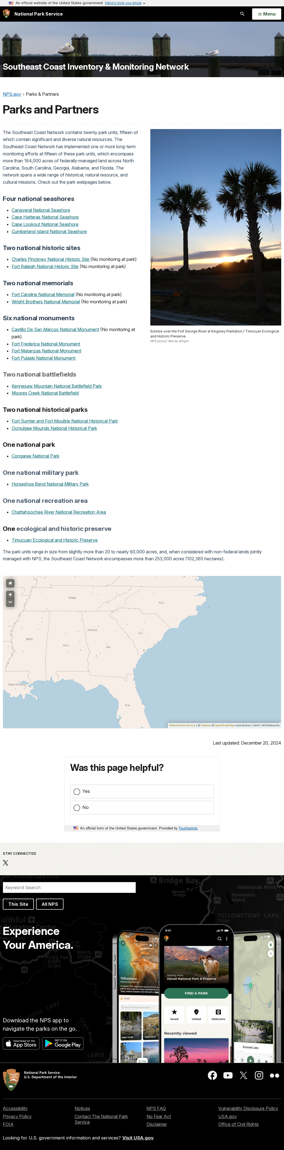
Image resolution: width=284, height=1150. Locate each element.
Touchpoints (188, 828)
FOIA (8, 1124)
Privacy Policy (17, 1116)
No (85, 807)
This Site (18, 904)
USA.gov (227, 1116)
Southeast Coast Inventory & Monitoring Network (96, 66)
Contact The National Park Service (101, 1119)
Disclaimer (156, 1124)
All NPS (50, 904)
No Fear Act (158, 1116)
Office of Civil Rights (238, 1124)
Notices (82, 1108)
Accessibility (15, 1108)
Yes (86, 791)
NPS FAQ (156, 1108)
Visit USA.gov (138, 1138)
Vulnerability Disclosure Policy (248, 1108)
